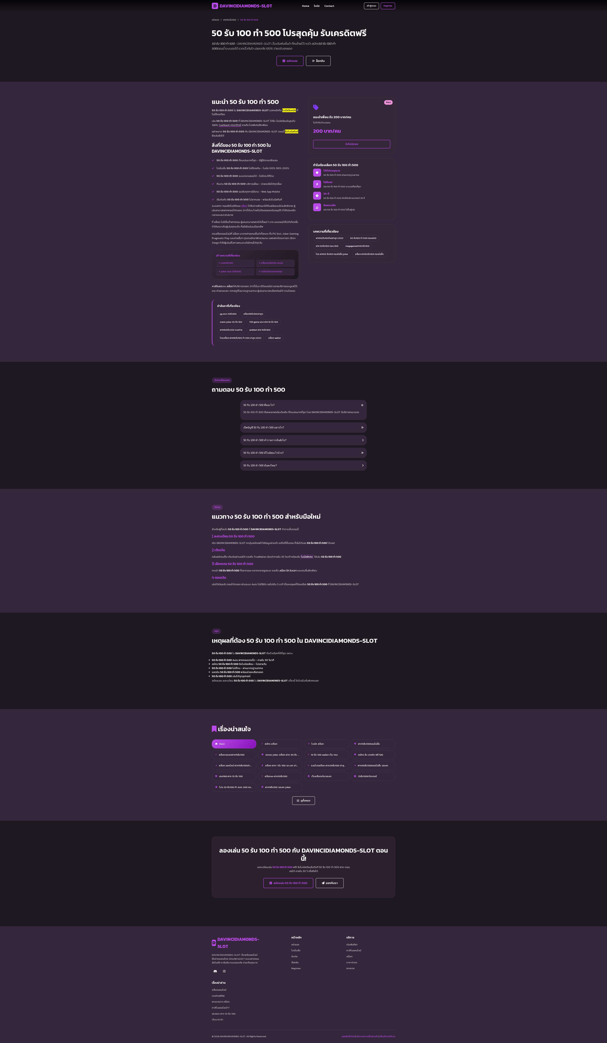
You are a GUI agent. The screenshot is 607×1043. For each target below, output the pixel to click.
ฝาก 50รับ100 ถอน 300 (327, 246)
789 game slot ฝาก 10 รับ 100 (263, 322)
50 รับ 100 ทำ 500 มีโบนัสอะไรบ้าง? (263, 452)
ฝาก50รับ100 (229, 20)
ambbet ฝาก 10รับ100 (259, 330)
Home (305, 6)
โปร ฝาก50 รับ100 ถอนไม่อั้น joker (332, 254)
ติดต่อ (294, 956)
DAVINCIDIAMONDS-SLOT (243, 6)
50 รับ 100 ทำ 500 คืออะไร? (259, 405)
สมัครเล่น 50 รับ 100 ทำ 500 (290, 883)
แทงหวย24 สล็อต (221, 1001)
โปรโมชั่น (295, 950)
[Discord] (215, 971)
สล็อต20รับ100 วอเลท (272, 263)
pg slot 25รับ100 (228, 314)
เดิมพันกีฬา (352, 944)
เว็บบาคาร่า (217, 1019)
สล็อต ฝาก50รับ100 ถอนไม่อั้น (369, 254)
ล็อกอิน (320, 61)
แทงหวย (350, 968)
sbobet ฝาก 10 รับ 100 (223, 1013)
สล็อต (244, 206)
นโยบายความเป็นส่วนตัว (367, 1036)
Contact (329, 6)
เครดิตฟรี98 (218, 996)
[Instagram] (224, 971)
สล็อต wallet (274, 338)
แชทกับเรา (332, 883)
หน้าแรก (215, 20)
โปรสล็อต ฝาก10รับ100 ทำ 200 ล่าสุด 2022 (240, 338)
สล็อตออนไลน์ (219, 990)
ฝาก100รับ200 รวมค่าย (231, 330)
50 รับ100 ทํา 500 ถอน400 (363, 238)
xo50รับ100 (227, 263)
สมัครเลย (292, 61)
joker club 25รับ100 (231, 271)
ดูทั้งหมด (305, 800)
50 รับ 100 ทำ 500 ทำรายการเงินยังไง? (264, 440)
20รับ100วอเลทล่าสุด (271, 271)
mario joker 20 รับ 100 (231, 322)
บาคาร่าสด (351, 962)
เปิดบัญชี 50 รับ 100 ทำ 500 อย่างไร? (263, 427)
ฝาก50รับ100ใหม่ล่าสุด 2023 (329, 238)
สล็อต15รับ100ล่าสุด (253, 314)
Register (387, 5)
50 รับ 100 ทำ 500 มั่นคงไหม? (260, 465)
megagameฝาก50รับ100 (357, 246)
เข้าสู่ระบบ (371, 5)
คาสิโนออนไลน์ (353, 950)
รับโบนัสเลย (351, 144)
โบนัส (317, 6)
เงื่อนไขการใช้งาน (387, 1036)
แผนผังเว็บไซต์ (348, 1036)
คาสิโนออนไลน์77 (221, 1007)
